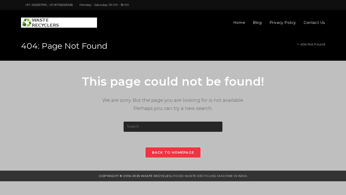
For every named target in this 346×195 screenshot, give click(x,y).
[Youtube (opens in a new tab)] (323, 4)
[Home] (294, 44)
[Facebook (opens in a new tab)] (318, 4)
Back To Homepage (173, 152)
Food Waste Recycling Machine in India (210, 176)
